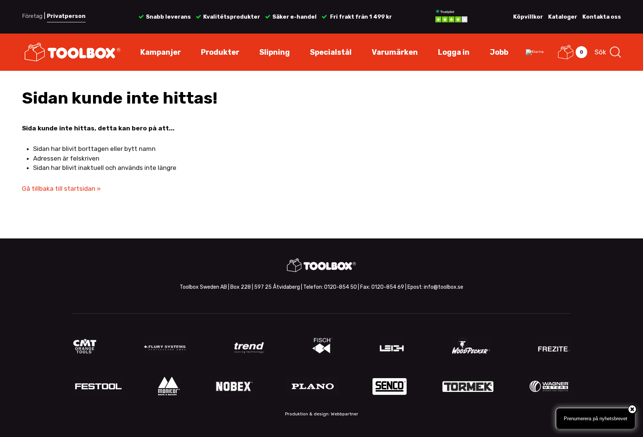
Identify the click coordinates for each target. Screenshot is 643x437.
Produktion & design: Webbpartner (321, 414)
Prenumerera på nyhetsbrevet (595, 418)
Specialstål (331, 52)
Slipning (274, 52)
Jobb (499, 52)
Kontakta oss (601, 16)
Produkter (220, 52)
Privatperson (66, 16)
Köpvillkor (528, 16)
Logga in (454, 52)
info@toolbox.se (443, 287)
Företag (32, 16)
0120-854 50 (340, 287)
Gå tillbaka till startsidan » (61, 188)
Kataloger (562, 16)
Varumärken (395, 52)
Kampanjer (160, 52)
